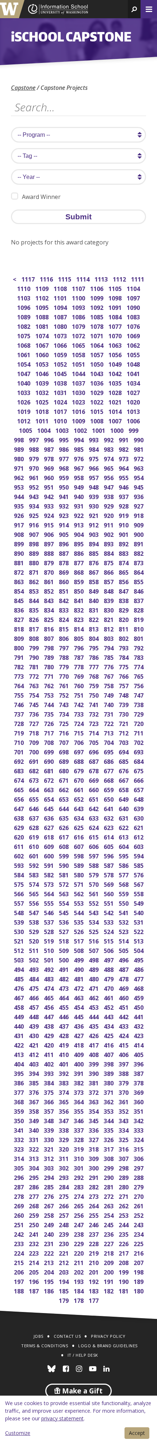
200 (109, 1271)
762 (49, 685)
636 (49, 817)
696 (94, 751)
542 (109, 912)
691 (34, 761)
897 (49, 543)
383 (64, 1082)
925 (34, 515)
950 (64, 486)
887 (64, 553)
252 (139, 1215)
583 (34, 874)
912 (94, 524)
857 (109, 581)
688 (79, 761)
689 (64, 761)
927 (139, 505)
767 (109, 676)
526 (79, 931)
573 (49, 884)
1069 (133, 335)
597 (94, 855)
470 (109, 988)
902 (109, 534)
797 (64, 647)
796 (79, 647)
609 (49, 846)
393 (49, 1073)
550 (124, 903)
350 (20, 1120)
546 (49, 912)
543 (94, 912)
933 (49, 505)
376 (34, 1092)
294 (49, 1177)
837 (139, 600)
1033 (24, 392)
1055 (133, 354)
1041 (133, 373)
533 (109, 921)
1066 (60, 345)
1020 (133, 401)
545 (64, 912)
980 (20, 458)
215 (20, 1262)
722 (109, 723)
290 (109, 1177)
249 (49, 1224)
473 (64, 988)
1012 (24, 420)
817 (34, 628)
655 (34, 798)
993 (94, 439)
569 (109, 884)
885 (94, 553)
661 (79, 789)
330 (49, 1139)
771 (49, 676)
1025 (42, 401)
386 (20, 1082)
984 (94, 449)
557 (20, 903)
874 (124, 562)
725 (64, 723)
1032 (42, 392)
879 (49, 562)
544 (79, 912)
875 (109, 562)
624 (94, 827)
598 (79, 855)
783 (139, 657)
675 (139, 770)
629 (20, 827)
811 (124, 628)
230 (64, 1243)
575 (20, 884)
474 (49, 988)
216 (139, 1252)
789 (49, 657)
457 (34, 1007)
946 (124, 486)
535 (79, 921)
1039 (42, 382)
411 (49, 1054)
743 (64, 704)
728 (20, 723)
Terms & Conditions (44, 1345)
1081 (42, 326)
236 (109, 1233)
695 (109, 751)
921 (94, 515)
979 (34, 458)
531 (139, 921)
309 (94, 1158)
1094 (60, 307)
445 (79, 1016)
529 (34, 931)
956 (109, 477)
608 (64, 846)
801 (139, 638)
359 (20, 1111)
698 (64, 751)
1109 (42, 288)
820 (124, 619)
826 (34, 619)
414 (139, 1044)
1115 (65, 278)
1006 (133, 420)
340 (34, 1129)
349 (34, 1120)
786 (94, 657)
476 (20, 988)
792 (139, 647)
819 (139, 619)
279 (139, 1186)
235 (124, 1233)
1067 (42, 345)
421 (34, 1044)
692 (20, 761)
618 (49, 836)
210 (94, 1262)
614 (109, 836)
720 (139, 723)
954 (139, 477)
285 (49, 1186)
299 (109, 1167)
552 (94, 903)
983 (109, 449)
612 (139, 836)
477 (139, 978)
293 (64, 1177)
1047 (24, 373)
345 (94, 1120)
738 (139, 704)
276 (49, 1196)
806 (64, 638)
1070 (115, 335)
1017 (60, 411)
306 (139, 1158)
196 (34, 1281)
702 (139, 742)
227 (109, 1243)
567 (139, 884)
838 (124, 600)
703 (124, 742)
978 (49, 458)
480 (94, 978)
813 (94, 628)
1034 (133, 382)
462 (94, 997)
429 (49, 1035)
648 (139, 798)
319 (79, 1148)
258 (49, 1215)
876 (94, 562)
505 (124, 950)
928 (124, 505)
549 (139, 903)
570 (94, 884)
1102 (42, 297)
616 (79, 836)
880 (34, 562)
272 (109, 1196)
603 (139, 846)
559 (124, 893)
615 (94, 836)
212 (64, 1262)
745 (34, 704)
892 (124, 543)
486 (139, 969)
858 (94, 581)
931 (79, 505)
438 (49, 1025)
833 (64, 609)
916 (34, 524)
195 (49, 1281)
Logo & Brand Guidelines (108, 1345)
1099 (97, 297)
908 (20, 534)
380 (109, 1082)
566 (20, 893)
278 (20, 1196)
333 (139, 1129)
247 (79, 1224)
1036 (97, 382)
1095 (42, 307)
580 (79, 874)
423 (139, 1035)
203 (64, 1271)
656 (20, 798)
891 (139, 543)
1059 (60, 354)
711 (139, 732)
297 (139, 1167)
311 (64, 1158)
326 (109, 1139)
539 (20, 921)
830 (109, 609)
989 (20, 449)
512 (20, 950)
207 (139, 1262)
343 (124, 1120)
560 (109, 893)
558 (139, 893)
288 (139, 1177)
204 (49, 1271)
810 (139, 628)
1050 (97, 363)
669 (94, 780)
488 (109, 969)
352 (124, 1111)
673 (34, 780)
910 (124, 524)
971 (20, 467)
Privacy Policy (108, 1336)
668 (109, 780)
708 (49, 742)
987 (49, 449)
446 (64, 1016)
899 (20, 543)
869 (64, 572)
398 (109, 1063)
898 (34, 543)
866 (109, 572)
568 (124, 884)
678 (94, 770)
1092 (97, 307)
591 (49, 865)
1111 (138, 278)
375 (49, 1092)
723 (94, 723)
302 (64, 1167)
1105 (115, 288)
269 (20, 1205)
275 (64, 1196)
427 (79, 1035)
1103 (24, 297)
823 (79, 619)
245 (109, 1224)
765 (139, 676)
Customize (17, 1432)
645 (49, 808)
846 (139, 590)
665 (20, 789)
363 (94, 1101)
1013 (133, 411)
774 (139, 666)
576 (139, 874)
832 (79, 609)
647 (20, 808)
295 (34, 1177)
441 (139, 1016)
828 (139, 609)
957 (94, 477)
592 (34, 865)
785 (109, 657)
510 (49, 950)
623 (109, 827)
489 (94, 969)
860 (64, 581)
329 (64, 1139)
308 (109, 1158)
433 (124, 1025)
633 (94, 817)
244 (124, 1224)
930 (94, 505)
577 (124, 874)
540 (139, 912)
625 (79, 827)
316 (124, 1148)
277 (34, 1196)
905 (64, 534)
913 (79, 524)
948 (94, 486)
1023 (79, 401)
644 (64, 808)
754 (34, 694)
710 (20, 742)
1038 (60, 382)
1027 (133, 392)
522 (139, 931)
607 (79, 846)
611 (20, 846)
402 (49, 1063)
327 (94, 1139)
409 (79, 1054)
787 (79, 657)
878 (64, 562)
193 (79, 1281)
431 (20, 1035)
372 (94, 1092)
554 (64, 903)
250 (34, 1224)
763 (34, 685)
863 (20, 581)
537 (49, 921)
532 (124, 921)
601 (34, 855)
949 (79, 486)
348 (49, 1120)
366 (49, 1101)
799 (34, 647)
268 (34, 1205)
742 (79, 704)
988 (34, 449)
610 (34, 846)
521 (20, 940)
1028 (115, 392)
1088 (42, 316)
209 (109, 1262)
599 (64, 855)
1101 (60, 297)
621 (139, 827)
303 (49, 1167)
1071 (97, 335)
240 (49, 1233)
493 (34, 969)
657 (139, 789)
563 (64, 893)
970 (34, 467)
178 (79, 1300)
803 (109, 638)
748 (124, 694)
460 (124, 997)
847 (124, 590)
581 (64, 874)
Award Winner (41, 197)
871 (34, 572)
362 (109, 1101)
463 (79, 997)
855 (139, 581)
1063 (115, 345)
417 (94, 1044)
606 (94, 846)
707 (64, 742)
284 (64, 1186)
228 (94, 1243)
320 (64, 1148)
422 (20, 1044)
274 (79, 1196)
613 (124, 836)
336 (94, 1129)
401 (64, 1063)
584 (20, 874)
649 (124, 798)
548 (20, 912)
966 (94, 467)
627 (49, 827)
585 (139, 865)
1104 (133, 288)
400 (79, 1063)
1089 (24, 316)
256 (79, 1215)
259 (34, 1215)
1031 (60, 392)
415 (124, 1044)
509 (64, 950)
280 (124, 1186)
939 (94, 496)
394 (34, 1073)
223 (34, 1252)
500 (64, 959)
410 (64, 1054)
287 (20, 1186)
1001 (99, 430)
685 (124, 761)
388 (124, 1073)
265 (79, 1205)
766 (124, 676)
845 (20, 600)
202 (79, 1271)
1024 (60, 401)
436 (79, 1025)
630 (139, 817)
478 (124, 978)
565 (34, 893)
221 (64, 1252)
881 (20, 562)
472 (79, 988)
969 (49, 467)
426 (94, 1035)
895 (79, 543)
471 (94, 988)
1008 (97, 420)
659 (109, 789)
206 (20, 1271)
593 (20, 865)
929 (109, 505)
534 (94, 921)
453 (94, 1007)
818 (20, 628)
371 (109, 1092)
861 (49, 581)
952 (34, 486)
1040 (24, 382)
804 (94, 638)
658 (124, 789)
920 (109, 515)
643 (79, 808)
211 (79, 1262)
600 (49, 855)
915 (49, 524)
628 (34, 827)
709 (34, 742)
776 (109, 666)
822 (94, 619)
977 (64, 458)
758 (109, 685)
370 (124, 1092)
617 (64, 836)
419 (64, 1044)
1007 (115, 420)
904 (79, 534)
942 (49, 496)
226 (124, 1243)
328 (79, 1139)
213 (49, 1262)
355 (79, 1111)
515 (109, 940)
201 (94, 1271)
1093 (79, 307)
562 (79, 893)
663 (49, 789)
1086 (79, 316)
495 (139, 959)
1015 (97, 411)
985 (79, 449)
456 (49, 1007)
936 (139, 496)
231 (49, 1243)
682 (34, 770)
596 (109, 855)
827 (20, 619)
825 (49, 619)
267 (49, 1205)
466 (34, 997)
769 (79, 676)
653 (64, 798)
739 (124, 704)
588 (94, 865)
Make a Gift (81, 1391)
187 (34, 1290)
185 (64, 1290)
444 (94, 1016)
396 (139, 1063)
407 (109, 1054)
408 (94, 1054)
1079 (79, 326)
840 (94, 600)
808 (34, 638)
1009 (79, 420)
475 (34, 988)
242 (20, 1233)
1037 (79, 382)
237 (94, 1233)
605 (109, 846)
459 (139, 997)
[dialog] (78, 1420)
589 (79, 865)
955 (124, 477)
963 (139, 467)
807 (49, 638)
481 (79, 978)
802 (124, 638)
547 (34, 912)
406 (124, 1054)
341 (20, 1129)
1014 (115, 411)
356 (64, 1111)
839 (109, 600)
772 (34, 676)
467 (20, 997)
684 (139, 761)
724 (79, 723)
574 (34, 884)
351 (139, 1111)
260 (20, 1215)
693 (139, 751)
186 (49, 1290)
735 (49, 713)
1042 (115, 373)
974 (109, 458)
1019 (24, 411)
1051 (79, 363)
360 (139, 1101)
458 (20, 1007)
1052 (60, 363)
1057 (97, 354)
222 (49, 1252)
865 (124, 572)
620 (20, 836)
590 (64, 865)
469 (124, 988)
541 (124, 912)
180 (139, 1290)
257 (64, 1215)
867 (94, 572)
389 (109, 1073)
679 (79, 770)
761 (64, 685)
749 (109, 694)
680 (64, 770)
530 (20, 931)
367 (34, 1101)
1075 (24, 335)
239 (64, 1233)
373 (79, 1092)
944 (20, 496)
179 (64, 1300)
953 (20, 486)
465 (49, 997)
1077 (115, 326)
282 (94, 1186)
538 (34, 921)
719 (20, 732)
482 (64, 978)
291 (94, 1177)
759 (94, 685)
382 (79, 1082)
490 (79, 969)
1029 (97, 392)
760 (79, 685)
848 (109, 590)
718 (34, 732)
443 (109, 1016)
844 (34, 600)
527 (64, 931)
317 (109, 1148)
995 (64, 439)
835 (34, 609)
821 (109, 619)
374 (64, 1092)
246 (94, 1224)
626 (64, 827)
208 (124, 1262)
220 (79, 1252)
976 (79, 458)
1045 (60, 373)
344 (109, 1120)
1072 (79, 335)
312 (49, 1158)
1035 (115, 382)
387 (139, 1073)
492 (49, 969)
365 (64, 1101)
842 (64, 600)
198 (139, 1271)
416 (109, 1044)
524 (109, 931)
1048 (133, 363)
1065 (79, 345)
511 (34, 950)
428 (64, 1035)
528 (49, 931)
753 (49, 694)
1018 (42, 411)
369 (139, 1092)
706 (79, 742)
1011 (42, 420)
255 (94, 1215)
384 (49, 1082)
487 (124, 969)
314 (20, 1158)
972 (139, 458)
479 (109, 978)
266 (64, 1205)
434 (109, 1025)
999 (134, 430)
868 (79, 572)
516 (94, 940)
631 (124, 817)
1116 (46, 278)
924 (49, 515)
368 (20, 1101)
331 (34, 1139)
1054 (24, 363)
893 (109, 543)
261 (139, 1205)
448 (34, 1016)
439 (34, 1025)
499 (79, 959)
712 (124, 732)
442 (124, 1016)
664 (34, 789)
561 (94, 893)
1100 (79, 297)
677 (109, 770)
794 (109, 647)
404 (20, 1063)
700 (34, 751)
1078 (97, 326)
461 (109, 997)
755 (20, 694)
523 (124, 931)
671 (64, 780)
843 (49, 600)
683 (20, 770)
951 (49, 486)
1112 (119, 278)
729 (139, 713)
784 (124, 657)
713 (109, 732)
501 (49, 959)
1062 (133, 345)
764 (20, 685)
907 (34, 534)
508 (79, 950)
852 (49, 590)
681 (49, 770)
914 (64, 524)
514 (124, 940)
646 (34, 808)
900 (139, 534)
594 (139, 855)
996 (49, 439)
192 (94, 1281)
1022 (97, 401)
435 (94, 1025)
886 (79, 553)
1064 (97, 345)
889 (34, 553)
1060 (42, 354)
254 (109, 1215)
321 (49, 1148)
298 (124, 1167)
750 (94, 694)
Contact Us (67, 1336)
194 (64, 1281)
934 (34, 505)
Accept (137, 1432)
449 (20, 1016)
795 (94, 647)
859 (79, 581)
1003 (62, 430)
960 (49, 477)
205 (34, 1271)
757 (124, 685)
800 (20, 647)
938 (109, 496)
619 (34, 836)
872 (20, 572)
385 (34, 1082)
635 (64, 817)
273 (94, 1196)
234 (139, 1233)
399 (94, 1063)
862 (34, 581)
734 (64, 713)
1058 (79, 354)
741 (94, 704)
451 (124, 1007)
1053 (42, 363)
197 (20, 1281)
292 (79, 1177)
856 (124, 581)
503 (20, 959)
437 (64, 1025)
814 (79, 628)
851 (64, 590)
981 (139, 449)
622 (124, 827)
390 (94, 1073)
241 (34, 1233)
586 (124, 865)
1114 (83, 278)
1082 (24, 326)
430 (34, 1035)
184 (79, 1290)
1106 (97, 288)
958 (79, 477)
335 (109, 1129)
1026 (24, 401)
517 (79, 940)
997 (34, 439)
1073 (60, 335)
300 (94, 1167)
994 (79, 439)
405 (139, 1054)
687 (94, 761)
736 (34, 713)
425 (109, 1035)
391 (79, 1073)
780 (49, 666)
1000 (117, 430)
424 (124, 1035)
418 (79, 1044)
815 (64, 628)
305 (20, 1167)
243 (139, 1224)
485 (20, 978)
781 (34, 666)
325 (124, 1139)
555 (49, 903)
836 (20, 609)
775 (124, 666)
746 (20, 704)
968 (64, 467)
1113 (101, 278)
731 (109, 713)
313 (34, 1158)
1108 (60, 288)
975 (94, 458)
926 (20, 515)
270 (139, 1196)
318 (94, 1148)
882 (139, 553)
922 (79, 515)
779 (64, 666)
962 (20, 477)
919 (124, 515)
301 (79, 1167)
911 (109, 524)
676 (124, 770)
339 (49, 1129)
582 (49, 874)
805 (79, 638)
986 (64, 449)
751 (79, 694)
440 (20, 1025)
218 (109, 1252)
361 (124, 1101)
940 (79, 496)
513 (139, 940)
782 (20, 666)
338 (64, 1129)
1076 (133, 326)
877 (79, 562)
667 (124, 780)
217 (124, 1252)
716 (64, 732)
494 (20, 969)
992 (109, 439)
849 (94, 590)
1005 (26, 430)
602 (20, 855)
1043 (97, 373)
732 (94, 713)
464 (64, 997)
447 (49, 1016)
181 (124, 1290)
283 (79, 1186)
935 (20, 505)
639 (139, 808)
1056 (115, 354)
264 (94, 1205)
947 (109, 486)
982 (124, 449)
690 (49, 761)
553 (79, 903)
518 (64, 940)
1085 (97, 316)
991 (124, 439)
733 (79, 713)
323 (20, 1148)
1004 (44, 430)
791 (20, 657)
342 (139, 1120)
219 (94, 1252)
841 (79, 600)
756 (139, 685)
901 (124, 534)
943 (34, 496)
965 (109, 467)
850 (79, 590)
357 (49, 1111)
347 (64, 1120)
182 (109, 1290)
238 (79, 1233)
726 (49, 723)
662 (64, 789)
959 (64, 477)
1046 (42, 373)
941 (64, 496)
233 (20, 1243)
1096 (24, 307)
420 (49, 1044)
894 (94, 543)
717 (49, 732)
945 (139, 486)
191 (109, 1281)
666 (139, 780)
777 (94, 666)
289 (124, 1177)
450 (139, 1007)
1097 (133, 297)
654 (49, 798)
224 (20, 1252)
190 (124, 1281)
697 (79, 751)
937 (124, 496)
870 (49, 572)
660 (94, 789)
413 (20, 1054)
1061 (24, 354)
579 (94, 874)
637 (34, 817)
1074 (42, 335)
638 (20, 817)
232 (34, 1243)
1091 (115, 307)
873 (139, 562)
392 (64, 1073)
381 (94, 1082)
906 (49, 534)
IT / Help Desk (83, 1355)
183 (94, 1290)
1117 (28, 278)
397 (124, 1063)
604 (124, 846)
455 (64, 1007)
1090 (133, 307)
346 (79, 1120)
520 (34, 940)
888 (49, 553)
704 (109, 742)
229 (79, 1243)
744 (49, 704)
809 (20, 638)
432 (139, 1025)
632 (109, 817)
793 (124, 647)
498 (94, 959)
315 (139, 1148)
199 (124, 1271)
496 (124, 959)
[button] (134, 9)
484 (34, 978)
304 (34, 1167)
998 (20, 439)
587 (109, 865)
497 (109, 959)
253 (124, 1215)
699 (49, 751)
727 (34, 723)
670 (79, 780)
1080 (60, 326)
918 (139, 515)
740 (109, 704)
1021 (115, 401)
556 (34, 903)
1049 (115, 363)
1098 (115, 297)
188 (20, 1290)
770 (64, 676)
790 (34, 657)
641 (109, 808)
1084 (115, 316)
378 (139, 1082)
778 (79, 666)
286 (34, 1186)
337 (79, 1129)
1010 (60, 420)
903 (94, 534)
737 (20, 713)
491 (64, 969)
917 (20, 524)
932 (64, 505)
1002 (80, 430)
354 (94, 1111)
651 (94, 798)
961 (34, 477)
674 (20, 780)
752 (64, 694)
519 (49, 940)
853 (34, 590)
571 (79, 884)
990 (139, 439)
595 (124, 855)
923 (64, 515)
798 (49, 647)
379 (124, 1082)
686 (109, 761)
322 (34, 1148)
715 (79, 732)
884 (109, 553)
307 (124, 1158)
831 (94, 609)
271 (124, 1196)
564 (49, 893)
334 (124, 1129)
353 (109, 1111)
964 (124, 467)
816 (49, 628)
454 (79, 1007)
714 (94, 732)
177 (94, 1300)
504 (139, 950)
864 (139, 572)
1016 (79, 411)
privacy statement (62, 1418)
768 (94, 676)
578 (109, 874)
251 (20, 1224)
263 (109, 1205)
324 (139, 1139)
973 (124, 458)
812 (109, 628)
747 (139, 694)
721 (124, 723)
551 (109, 903)
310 (79, 1158)
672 (49, 780)
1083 (133, 316)
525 (94, 931)
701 (20, 751)
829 (124, 609)
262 (124, 1205)
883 (124, 553)
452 (109, 1007)
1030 (79, 392)
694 (124, 751)
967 (79, 467)
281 (109, 1186)
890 (20, 553)
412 (34, 1054)
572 (64, 884)
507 (94, 950)
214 (34, 1262)
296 (20, 1177)
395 (20, 1073)
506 (109, 950)
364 (79, 1101)
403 (34, 1063)
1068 (24, 345)
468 (139, 988)
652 (79, 798)
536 (64, 921)
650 (109, 798)
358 (34, 1111)
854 (20, 590)
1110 (24, 288)
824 (64, 619)
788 (64, 657)
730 (124, 713)
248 (64, 1224)
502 (34, 959)
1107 (79, 288)
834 (49, 609)
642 (94, 808)
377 (20, 1092)
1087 (60, 316)
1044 (79, 373)
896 (64, 543)
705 (94, 742)
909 (139, 524)
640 (124, 808)
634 (79, 817)
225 (139, 1243)
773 (20, 676)
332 (20, 1139)
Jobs (38, 1336)
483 (49, 978)
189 (139, 1281)
